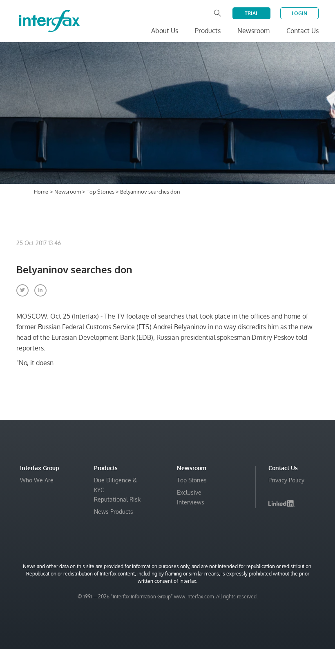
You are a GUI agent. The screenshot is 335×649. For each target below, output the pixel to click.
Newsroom (68, 191)
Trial (251, 13)
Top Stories (101, 191)
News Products (113, 511)
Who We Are (37, 480)
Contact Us (302, 31)
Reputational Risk (117, 499)
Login (299, 13)
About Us (164, 31)
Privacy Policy (286, 480)
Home (41, 191)
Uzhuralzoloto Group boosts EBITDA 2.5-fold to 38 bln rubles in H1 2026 (227, 633)
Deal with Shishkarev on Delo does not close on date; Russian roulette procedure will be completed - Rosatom (224, 608)
